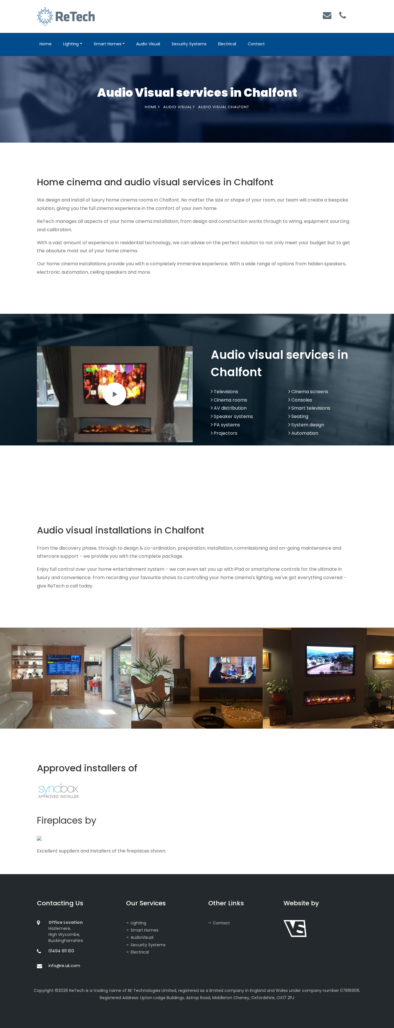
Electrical (227, 44)
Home (46, 44)
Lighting (71, 44)
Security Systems (189, 44)
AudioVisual (142, 937)
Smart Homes (107, 44)
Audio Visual (148, 44)
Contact (256, 44)
